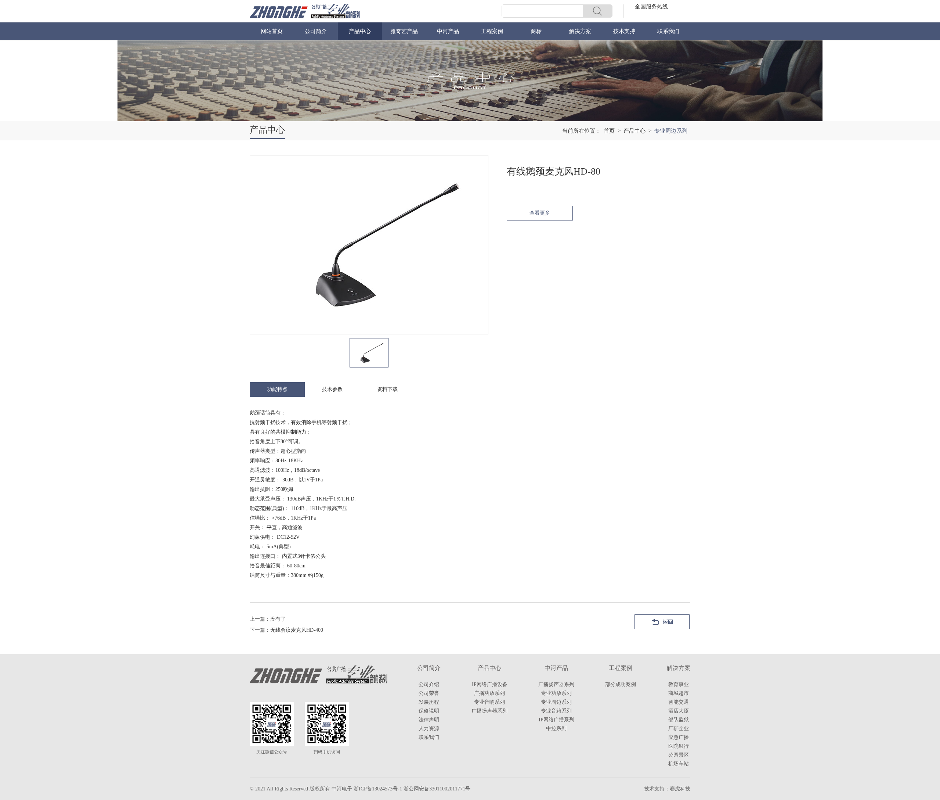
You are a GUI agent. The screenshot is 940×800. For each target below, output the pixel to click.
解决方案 (580, 31)
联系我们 (668, 31)
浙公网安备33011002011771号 (437, 789)
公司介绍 (429, 684)
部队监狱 (678, 719)
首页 (609, 131)
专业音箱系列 (556, 711)
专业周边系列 (556, 702)
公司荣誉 (429, 693)
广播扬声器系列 (489, 711)
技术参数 (332, 389)
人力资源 (429, 728)
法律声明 (429, 719)
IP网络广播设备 (489, 684)
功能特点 (277, 389)
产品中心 (360, 31)
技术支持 (624, 31)
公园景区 (678, 755)
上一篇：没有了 (268, 619)
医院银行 (678, 746)
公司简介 (316, 31)
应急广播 (678, 737)
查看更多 (539, 213)
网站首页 (272, 31)
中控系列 (556, 728)
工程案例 (492, 31)
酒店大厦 (678, 711)
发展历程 (429, 702)
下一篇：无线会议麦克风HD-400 (286, 630)
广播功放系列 (489, 693)
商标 (536, 31)
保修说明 (429, 711)
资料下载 (387, 389)
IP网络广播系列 (556, 719)
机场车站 (678, 764)
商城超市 (678, 693)
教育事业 (678, 684)
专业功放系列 (556, 693)
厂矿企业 (678, 728)
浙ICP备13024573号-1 (378, 789)
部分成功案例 (620, 684)
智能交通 (678, 702)
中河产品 (448, 31)
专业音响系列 (489, 702)
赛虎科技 (680, 789)
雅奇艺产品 (404, 31)
